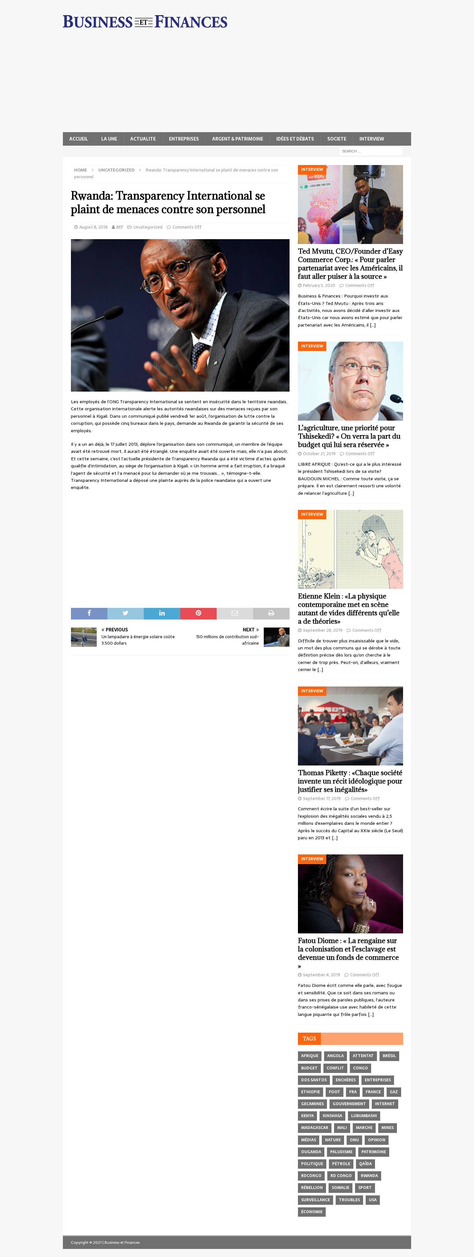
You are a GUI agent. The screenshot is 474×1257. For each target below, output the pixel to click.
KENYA (307, 1116)
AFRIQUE (309, 1056)
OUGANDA (311, 1152)
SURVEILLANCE (315, 1200)
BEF (119, 227)
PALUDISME (341, 1152)
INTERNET (385, 1104)
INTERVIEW (372, 138)
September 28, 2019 (322, 630)
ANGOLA (335, 1056)
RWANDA (369, 1176)
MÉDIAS (308, 1140)
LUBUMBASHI (364, 1116)
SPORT (365, 1187)
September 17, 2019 (322, 798)
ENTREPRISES (184, 138)
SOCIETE (336, 138)
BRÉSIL (389, 1056)
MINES (387, 1128)
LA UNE (109, 138)
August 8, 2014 (93, 227)
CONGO (360, 1068)
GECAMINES (312, 1104)
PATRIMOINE (373, 1152)
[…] (373, 324)
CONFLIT (335, 1068)
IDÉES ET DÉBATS (295, 138)
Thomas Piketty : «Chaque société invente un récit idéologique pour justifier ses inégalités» (350, 781)
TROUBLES (349, 1200)
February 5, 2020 (319, 285)
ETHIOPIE (310, 1092)
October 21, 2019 (319, 453)
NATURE (333, 1140)
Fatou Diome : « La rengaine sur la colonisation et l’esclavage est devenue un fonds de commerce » (348, 953)
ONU (354, 1140)
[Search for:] (371, 150)
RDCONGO (311, 1176)
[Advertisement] (237, 84)
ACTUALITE (143, 138)
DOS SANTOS (314, 1080)
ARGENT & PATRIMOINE (237, 138)
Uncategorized (148, 227)
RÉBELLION (312, 1187)
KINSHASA (332, 1116)
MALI (342, 1128)
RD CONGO (341, 1176)
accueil (78, 138)
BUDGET (309, 1068)
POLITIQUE (312, 1164)
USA (373, 1200)
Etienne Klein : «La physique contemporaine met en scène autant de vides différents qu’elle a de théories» (349, 609)
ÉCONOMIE (311, 1212)
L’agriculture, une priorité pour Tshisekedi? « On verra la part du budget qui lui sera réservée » (349, 436)
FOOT (334, 1092)
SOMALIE (340, 1187)
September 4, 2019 (321, 974)
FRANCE (373, 1092)
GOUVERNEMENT (349, 1104)
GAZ (394, 1092)
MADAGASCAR (314, 1128)
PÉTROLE (341, 1164)
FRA (353, 1092)
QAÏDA (365, 1164)
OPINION (376, 1140)
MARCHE (364, 1128)
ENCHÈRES (346, 1080)
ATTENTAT (363, 1056)
